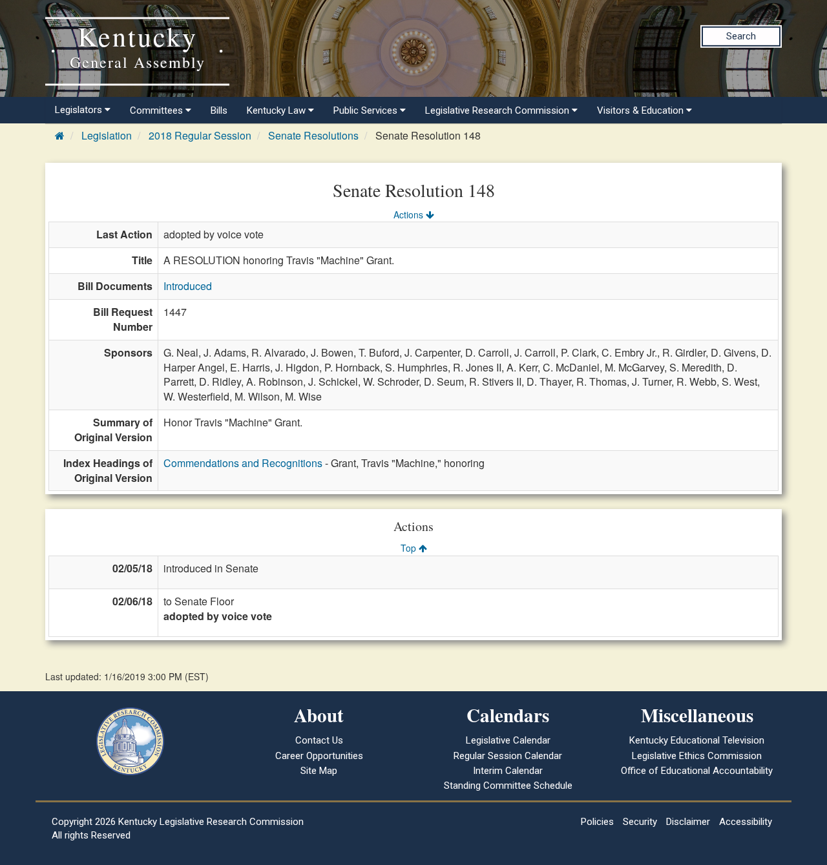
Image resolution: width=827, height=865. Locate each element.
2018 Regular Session (200, 135)
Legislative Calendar (508, 740)
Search (741, 36)
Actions (409, 214)
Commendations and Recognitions (242, 462)
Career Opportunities (319, 756)
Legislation (106, 135)
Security (640, 822)
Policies (597, 822)
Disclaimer (688, 822)
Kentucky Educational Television (696, 740)
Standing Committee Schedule (508, 785)
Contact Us (319, 740)
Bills (219, 110)
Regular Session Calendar (508, 756)
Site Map (318, 770)
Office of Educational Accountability (697, 770)
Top (410, 547)
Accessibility (745, 822)
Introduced (187, 285)
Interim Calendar (508, 770)
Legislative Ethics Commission (697, 756)
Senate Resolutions (313, 135)
